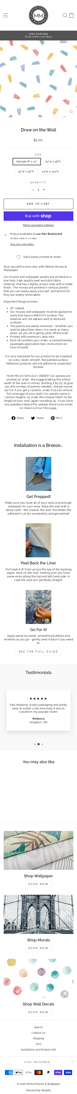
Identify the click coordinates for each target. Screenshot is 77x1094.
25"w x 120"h (50, 171)
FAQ (38, 1044)
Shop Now (38, 884)
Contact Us (38, 1032)
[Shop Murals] (38, 914)
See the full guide (38, 651)
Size (38, 154)
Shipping (38, 1038)
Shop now (38, 948)
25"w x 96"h (26, 171)
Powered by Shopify (38, 1090)
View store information (22, 244)
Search (38, 1027)
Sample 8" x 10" (26, 161)
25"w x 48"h (53, 161)
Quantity (38, 182)
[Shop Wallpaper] (38, 850)
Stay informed (37, 1062)
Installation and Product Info (38, 1049)
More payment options (38, 225)
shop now (38, 1012)
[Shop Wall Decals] (38, 978)
